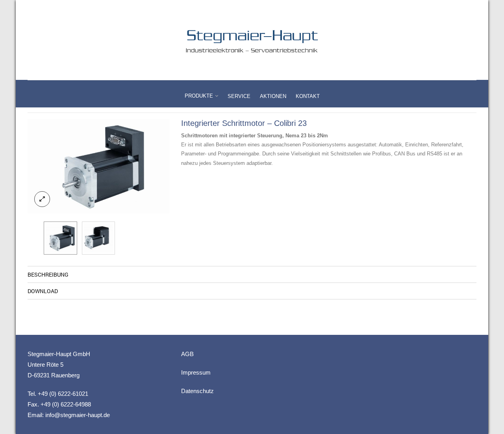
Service (239, 96)
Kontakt (308, 96)
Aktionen (273, 96)
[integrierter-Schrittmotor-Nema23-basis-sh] (98, 166)
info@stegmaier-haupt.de (77, 415)
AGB (187, 354)
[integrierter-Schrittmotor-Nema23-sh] (98, 238)
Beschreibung (48, 274)
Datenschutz (197, 391)
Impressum (196, 372)
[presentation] (33, 166)
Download (43, 291)
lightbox (42, 199)
